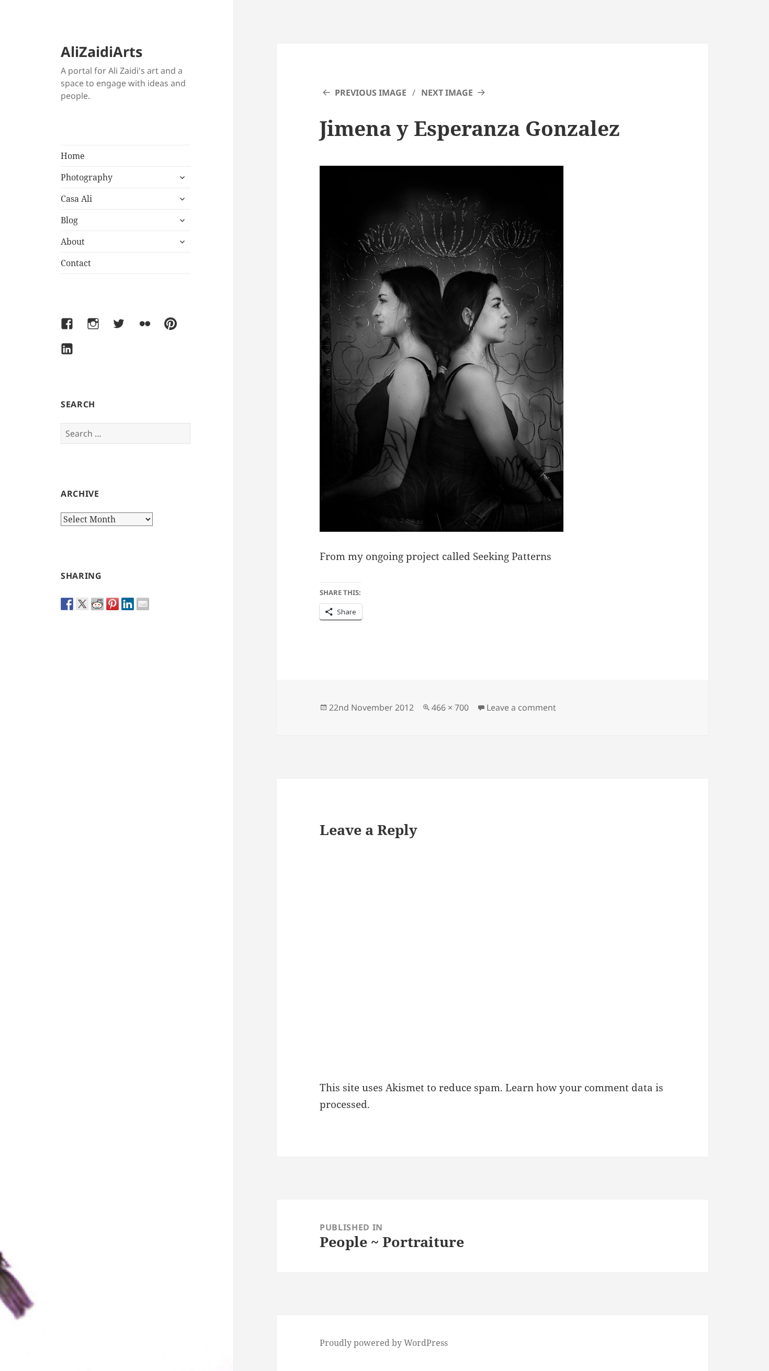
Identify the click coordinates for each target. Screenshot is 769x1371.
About (73, 241)
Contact (76, 263)
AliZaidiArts (101, 51)
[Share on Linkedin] (127, 604)
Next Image (447, 92)
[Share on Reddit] (97, 604)
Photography (86, 177)
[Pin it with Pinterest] (112, 604)
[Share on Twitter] (82, 604)
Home (73, 156)
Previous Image (370, 92)
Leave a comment (521, 707)
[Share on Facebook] (67, 604)
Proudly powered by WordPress (384, 1343)
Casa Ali (76, 198)
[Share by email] (143, 604)
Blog (69, 220)
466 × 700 (450, 707)
